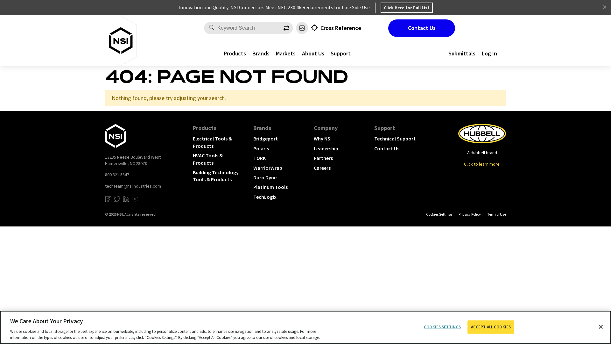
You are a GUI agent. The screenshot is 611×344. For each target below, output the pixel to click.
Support (384, 128)
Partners (323, 158)
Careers (322, 168)
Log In (489, 53)
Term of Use (496, 214)
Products (235, 53)
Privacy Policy (470, 214)
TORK (259, 158)
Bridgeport (265, 138)
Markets (286, 53)
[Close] (601, 327)
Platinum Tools (270, 187)
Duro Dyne (265, 177)
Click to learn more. (482, 164)
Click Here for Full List (407, 8)
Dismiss (604, 7)
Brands (261, 53)
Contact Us (422, 28)
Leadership (326, 148)
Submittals (461, 53)
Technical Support (395, 138)
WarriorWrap (267, 168)
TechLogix (265, 197)
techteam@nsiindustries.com (133, 186)
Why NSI (323, 138)
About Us (313, 53)
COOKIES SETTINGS (439, 214)
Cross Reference (340, 28)
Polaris (261, 148)
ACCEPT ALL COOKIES (491, 327)
